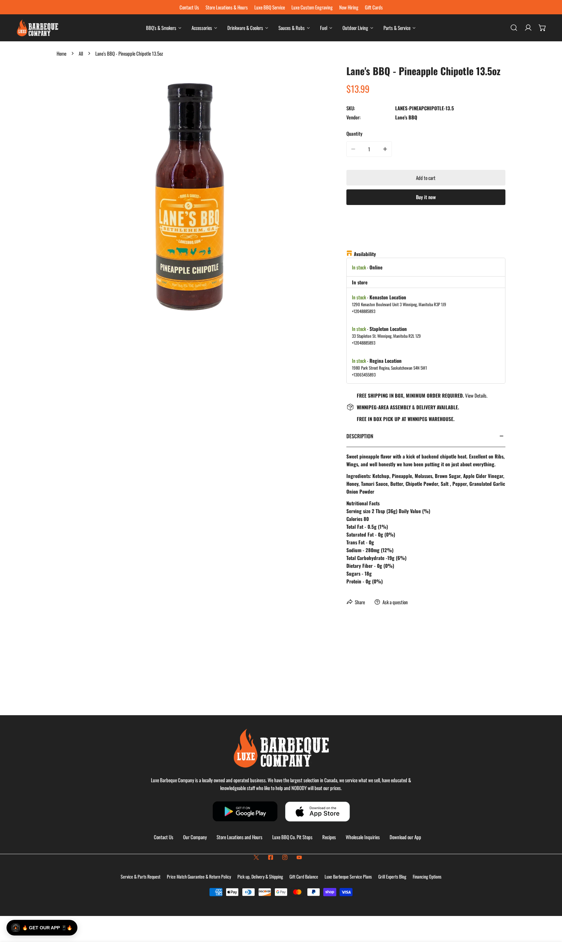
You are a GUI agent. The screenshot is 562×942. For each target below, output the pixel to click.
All (81, 53)
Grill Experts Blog (392, 876)
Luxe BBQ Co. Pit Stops (292, 836)
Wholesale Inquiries (363, 836)
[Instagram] (285, 857)
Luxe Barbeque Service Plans (348, 876)
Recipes (329, 836)
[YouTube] (299, 857)
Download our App (405, 836)
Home (61, 53)
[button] (542, 27)
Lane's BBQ (406, 117)
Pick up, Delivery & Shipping (260, 876)
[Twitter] (256, 857)
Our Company (195, 836)
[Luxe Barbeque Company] (37, 27)
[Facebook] (270, 857)
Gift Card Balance (303, 876)
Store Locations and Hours (239, 836)
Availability (365, 253)
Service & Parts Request (140, 876)
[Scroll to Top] (550, 907)
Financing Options (427, 876)
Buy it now (426, 196)
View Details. (476, 395)
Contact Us (163, 836)
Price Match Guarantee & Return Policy (199, 876)
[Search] (514, 27)
